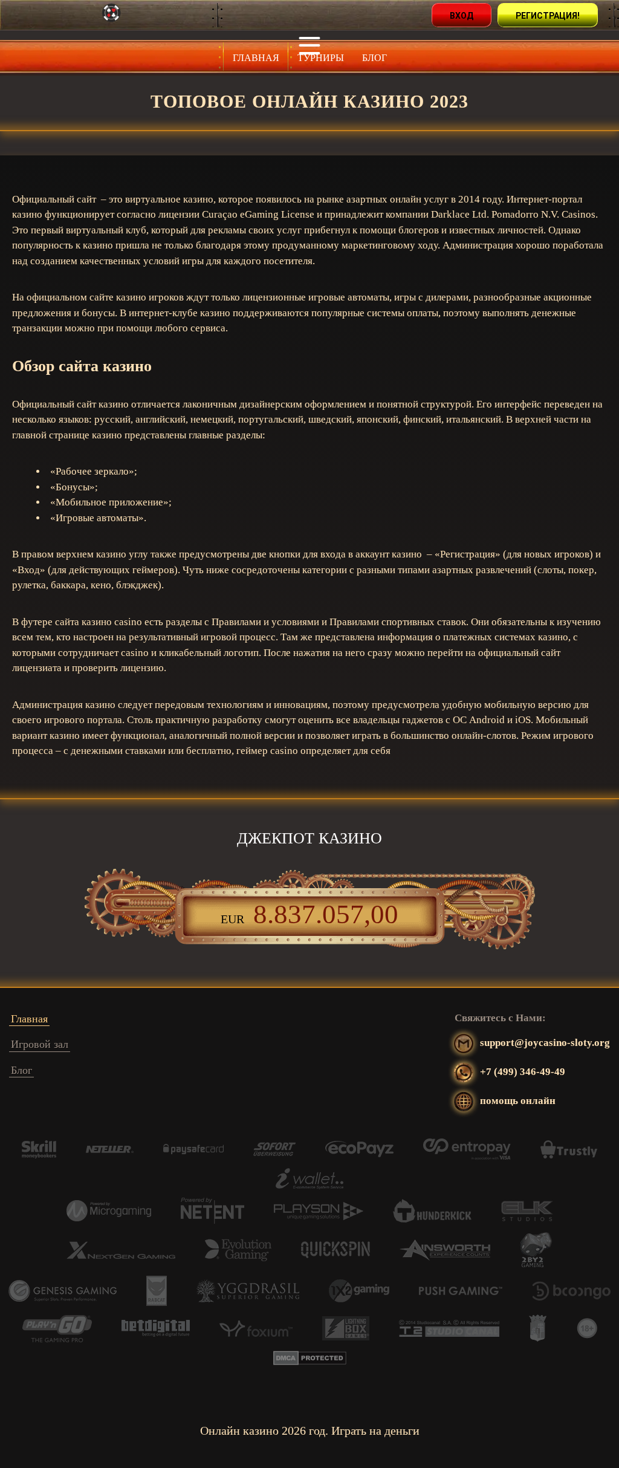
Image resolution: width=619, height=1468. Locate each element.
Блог (374, 58)
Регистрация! (548, 16)
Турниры (320, 58)
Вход (461, 16)
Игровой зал (39, 1044)
